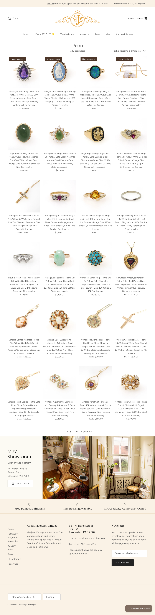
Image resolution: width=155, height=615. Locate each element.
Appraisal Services (124, 34)
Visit (108, 34)
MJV (15, 604)
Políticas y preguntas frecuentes (13, 537)
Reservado (13, 563)
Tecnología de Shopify (27, 604)
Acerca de (84, 34)
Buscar (11, 529)
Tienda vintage (67, 34)
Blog (97, 34)
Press (10, 554)
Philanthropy (14, 559)
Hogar (25, 34)
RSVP (50, 3)
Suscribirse (122, 562)
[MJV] (77, 18)
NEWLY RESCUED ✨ (44, 34)
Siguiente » (86, 431)
